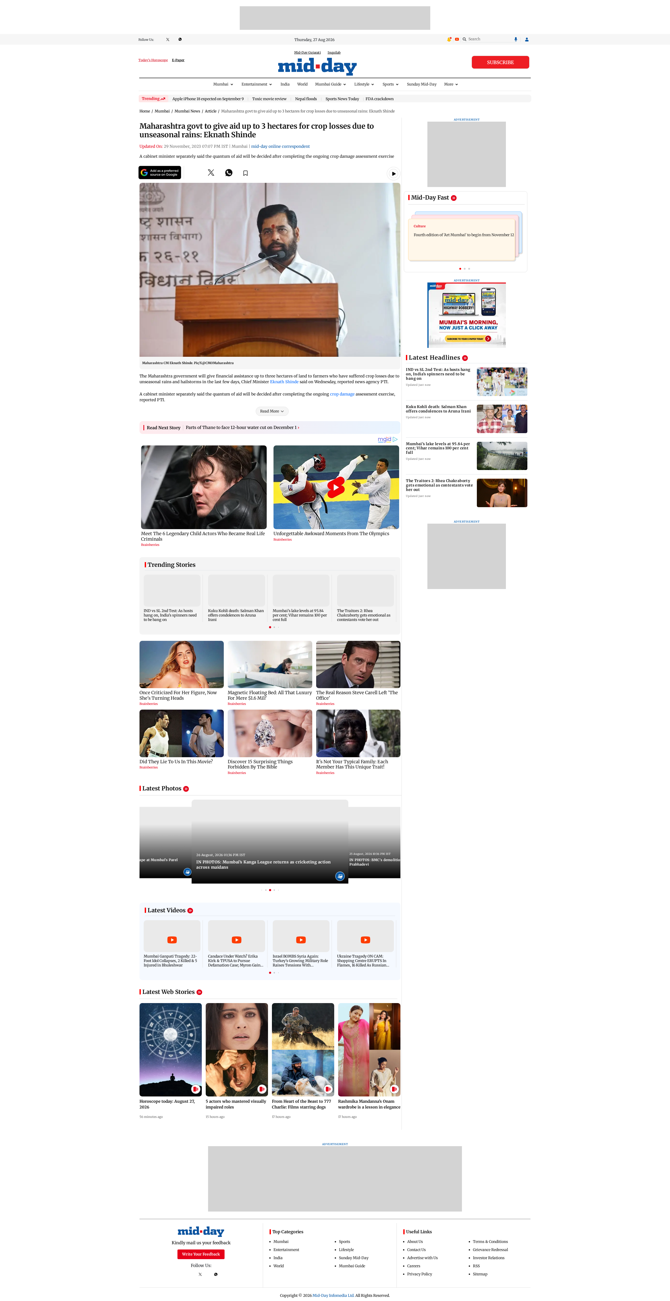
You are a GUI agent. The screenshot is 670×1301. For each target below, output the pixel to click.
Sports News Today (342, 99)
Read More (269, 411)
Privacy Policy (419, 1274)
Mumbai (220, 84)
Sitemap (480, 1274)
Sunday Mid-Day (422, 84)
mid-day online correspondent (280, 146)
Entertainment (254, 84)
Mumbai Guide (328, 84)
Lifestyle (361, 84)
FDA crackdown (380, 99)
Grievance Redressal (490, 1249)
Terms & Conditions (490, 1241)
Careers (413, 1266)
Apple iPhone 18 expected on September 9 (208, 99)
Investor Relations (489, 1257)
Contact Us (416, 1249)
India (285, 84)
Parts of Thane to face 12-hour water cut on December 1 (242, 427)
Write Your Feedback (201, 1254)
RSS (476, 1266)
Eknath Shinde (284, 381)
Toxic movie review (269, 99)
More (448, 84)
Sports (388, 84)
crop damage (342, 394)
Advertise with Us (422, 1257)
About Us (415, 1241)
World (302, 84)
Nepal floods (306, 99)
